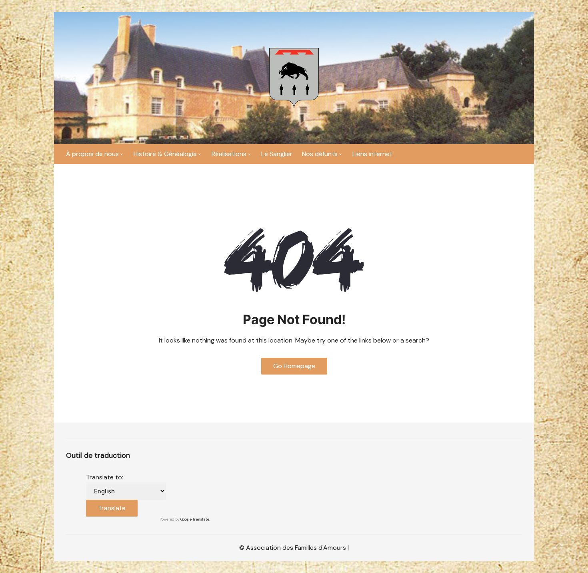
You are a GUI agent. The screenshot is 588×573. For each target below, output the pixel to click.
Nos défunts (320, 154)
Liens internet (372, 154)
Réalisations (229, 154)
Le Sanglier (276, 154)
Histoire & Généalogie (165, 154)
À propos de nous (92, 154)
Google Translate (194, 519)
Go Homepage (294, 366)
